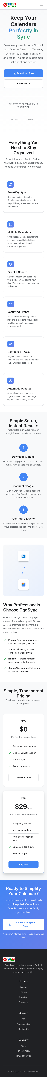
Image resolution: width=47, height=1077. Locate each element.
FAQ (23, 1019)
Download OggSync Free (25, 924)
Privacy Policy (23, 1051)
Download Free (25, 73)
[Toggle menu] (41, 4)
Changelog (23, 1002)
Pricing (23, 992)
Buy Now (23, 864)
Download (23, 997)
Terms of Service (23, 1056)
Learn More (23, 83)
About (23, 1046)
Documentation (23, 1024)
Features (23, 987)
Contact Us (23, 1029)
